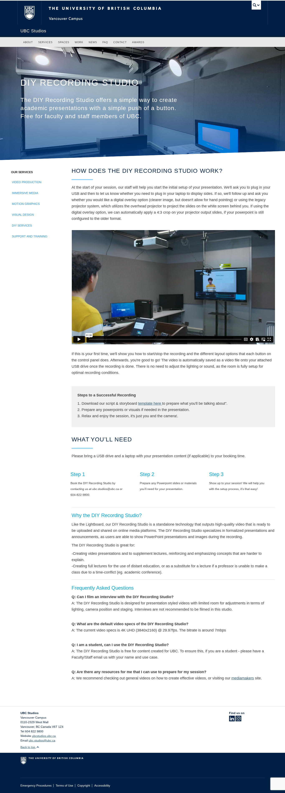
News (93, 42)
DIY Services (22, 225)
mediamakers (242, 678)
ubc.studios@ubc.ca (42, 740)
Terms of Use (64, 785)
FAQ (105, 42)
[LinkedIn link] (232, 720)
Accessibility (102, 785)
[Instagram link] (238, 720)
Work (79, 42)
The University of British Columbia (29, 13)
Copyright (83, 785)
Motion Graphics (26, 203)
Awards (138, 42)
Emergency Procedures (36, 785)
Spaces (63, 42)
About (28, 42)
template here (150, 403)
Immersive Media (25, 193)
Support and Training (29, 236)
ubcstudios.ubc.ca (44, 736)
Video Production (26, 182)
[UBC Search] (256, 5)
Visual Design (23, 214)
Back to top (28, 747)
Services (45, 42)
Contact (120, 42)
